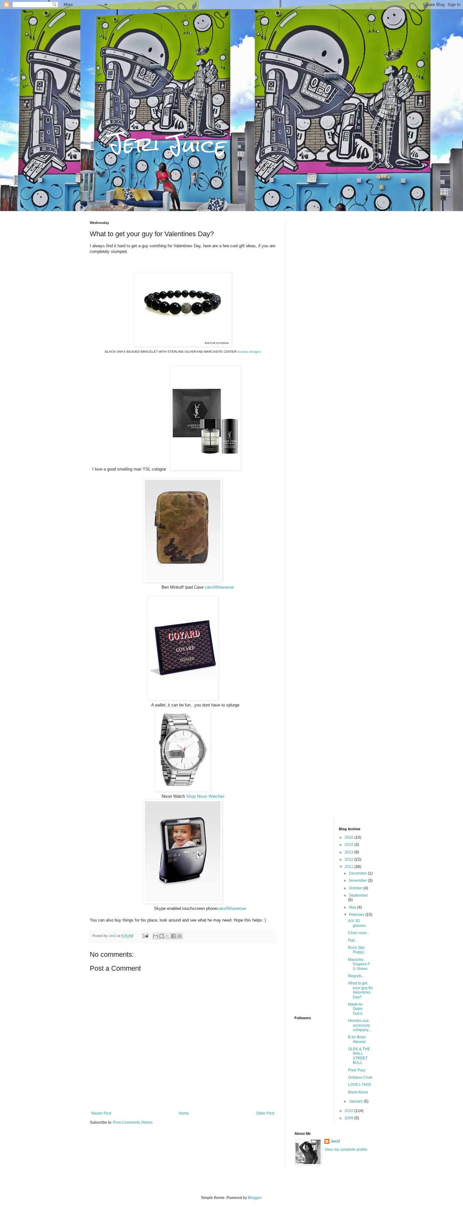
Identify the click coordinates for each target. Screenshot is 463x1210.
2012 (349, 859)
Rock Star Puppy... (357, 949)
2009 (349, 1118)
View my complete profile (345, 1149)
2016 (349, 837)
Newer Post (101, 1113)
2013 (349, 852)
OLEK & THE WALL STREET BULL (359, 1056)
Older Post (265, 1113)
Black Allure (358, 1092)
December (358, 873)
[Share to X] (167, 936)
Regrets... (356, 976)
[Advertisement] (333, 315)
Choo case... (358, 933)
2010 (349, 1111)
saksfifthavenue (219, 587)
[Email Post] (145, 936)
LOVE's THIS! (359, 1084)
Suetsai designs (249, 351)
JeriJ (335, 1141)
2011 (349, 867)
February (357, 914)
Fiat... (352, 940)
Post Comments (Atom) (132, 1122)
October (356, 888)
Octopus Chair (360, 1077)
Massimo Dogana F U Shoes (359, 964)
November (358, 880)
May (353, 907)
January (356, 1101)
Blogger (254, 1198)
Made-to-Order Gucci (355, 1009)
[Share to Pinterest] (179, 936)
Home (184, 1113)
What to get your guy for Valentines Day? (360, 990)
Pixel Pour (357, 1070)
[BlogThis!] (161, 936)
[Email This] (155, 936)
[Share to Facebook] (173, 936)
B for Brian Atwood (357, 1039)
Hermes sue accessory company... (359, 1025)
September (358, 895)
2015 (349, 844)
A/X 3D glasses (357, 923)
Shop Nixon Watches (205, 796)
